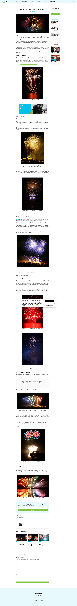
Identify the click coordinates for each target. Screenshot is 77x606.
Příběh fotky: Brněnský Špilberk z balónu (56, 22)
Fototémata (38, 1)
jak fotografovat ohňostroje (23, 469)
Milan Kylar (26, 524)
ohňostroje (33, 11)
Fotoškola (17, 1)
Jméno (17, 571)
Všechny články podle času (36, 598)
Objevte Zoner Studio (38, 593)
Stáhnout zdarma (51, 1)
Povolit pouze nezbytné (49, 305)
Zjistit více (23, 305)
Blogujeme (44, 1)
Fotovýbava (31, 1)
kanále (55, 44)
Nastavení (49, 303)
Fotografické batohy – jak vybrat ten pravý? (56, 28)
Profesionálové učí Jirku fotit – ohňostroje (31, 544)
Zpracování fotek (24, 1)
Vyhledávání (42, 598)
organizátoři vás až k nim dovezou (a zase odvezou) (29, 64)
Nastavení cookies (46, 598)
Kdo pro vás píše (30, 598)
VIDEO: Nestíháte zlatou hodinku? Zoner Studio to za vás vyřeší (54, 62)
